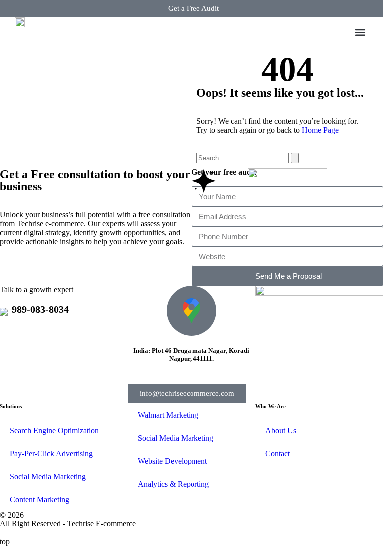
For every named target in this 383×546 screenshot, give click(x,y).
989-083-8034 (40, 309)
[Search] (295, 158)
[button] (360, 32)
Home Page (320, 130)
